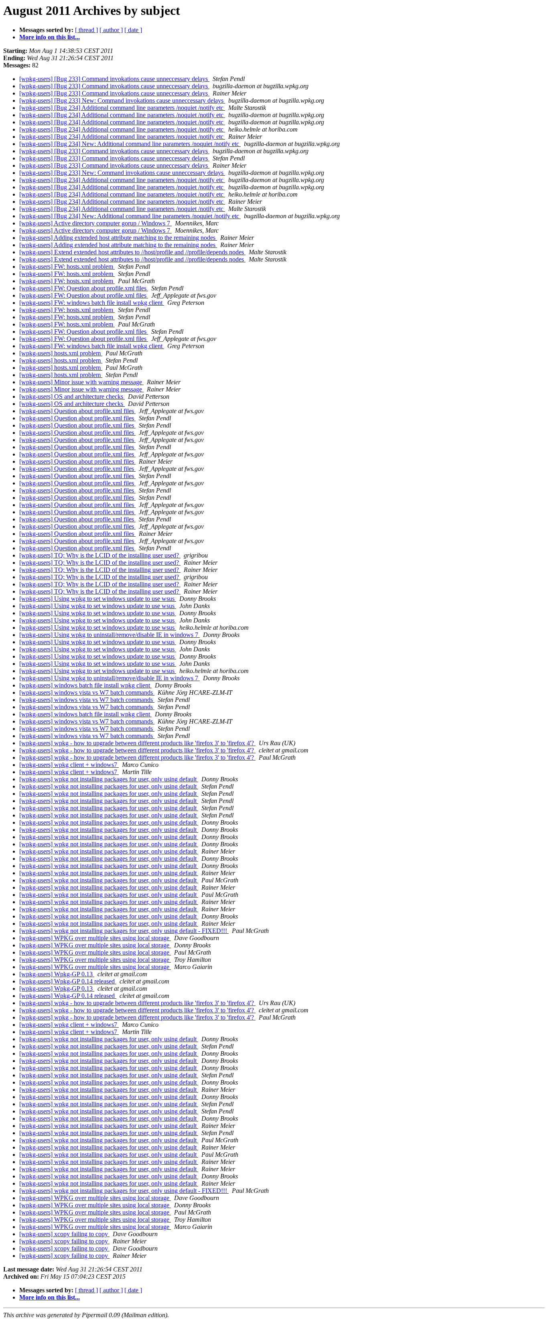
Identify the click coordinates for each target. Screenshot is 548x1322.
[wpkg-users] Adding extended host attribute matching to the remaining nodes (118, 237)
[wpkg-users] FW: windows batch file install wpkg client (91, 302)
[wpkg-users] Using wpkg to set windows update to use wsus (97, 598)
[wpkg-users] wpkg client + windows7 (69, 764)
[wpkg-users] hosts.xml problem (60, 353)
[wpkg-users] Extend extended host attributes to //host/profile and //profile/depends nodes (132, 252)
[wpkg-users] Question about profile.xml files (77, 411)
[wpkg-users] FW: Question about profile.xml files (83, 288)
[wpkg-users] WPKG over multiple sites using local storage (95, 938)
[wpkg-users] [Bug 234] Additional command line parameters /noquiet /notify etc (122, 107)
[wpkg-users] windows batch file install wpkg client (85, 685)
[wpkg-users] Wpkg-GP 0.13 (56, 974)
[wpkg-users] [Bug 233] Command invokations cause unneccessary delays (114, 78)
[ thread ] (86, 29)
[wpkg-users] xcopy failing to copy (64, 1234)
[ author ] (111, 29)
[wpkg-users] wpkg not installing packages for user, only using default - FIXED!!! (124, 930)
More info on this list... (49, 37)
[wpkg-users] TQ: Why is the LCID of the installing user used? (100, 555)
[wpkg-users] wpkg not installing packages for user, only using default (108, 779)
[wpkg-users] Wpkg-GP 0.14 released (67, 981)
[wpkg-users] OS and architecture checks (72, 396)
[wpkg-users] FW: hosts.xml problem (67, 266)
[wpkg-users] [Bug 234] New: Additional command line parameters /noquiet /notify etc (130, 143)
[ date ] (133, 29)
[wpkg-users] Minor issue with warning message (81, 382)
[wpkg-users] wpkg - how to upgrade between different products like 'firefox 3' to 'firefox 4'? (137, 743)
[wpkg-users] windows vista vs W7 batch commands (86, 692)
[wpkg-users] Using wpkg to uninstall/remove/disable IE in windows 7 (109, 634)
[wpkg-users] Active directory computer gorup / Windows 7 (95, 223)
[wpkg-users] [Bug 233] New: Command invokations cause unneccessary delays (122, 100)
